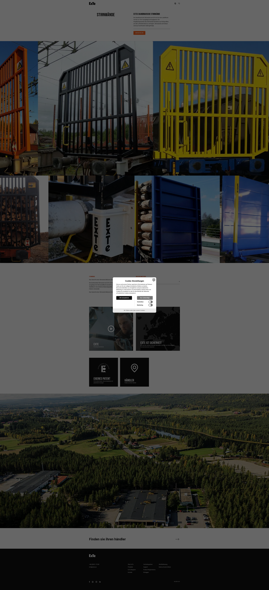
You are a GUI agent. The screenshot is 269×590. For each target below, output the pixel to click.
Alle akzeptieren (124, 298)
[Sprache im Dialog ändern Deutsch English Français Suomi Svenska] (153, 280)
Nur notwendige (145, 298)
